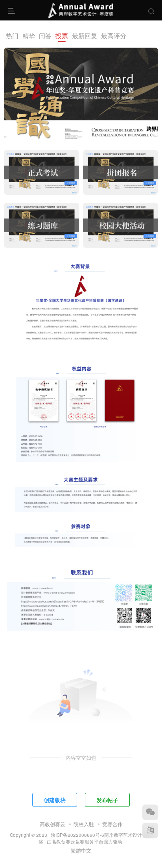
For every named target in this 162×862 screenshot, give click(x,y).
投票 (61, 35)
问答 (45, 35)
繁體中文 (81, 850)
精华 (28, 35)
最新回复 (84, 35)
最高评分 (113, 35)
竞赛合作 (112, 824)
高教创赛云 (52, 824)
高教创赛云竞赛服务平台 (77, 841)
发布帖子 (107, 800)
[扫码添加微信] (150, 812)
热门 (12, 35)
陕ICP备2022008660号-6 (77, 835)
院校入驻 (84, 824)
